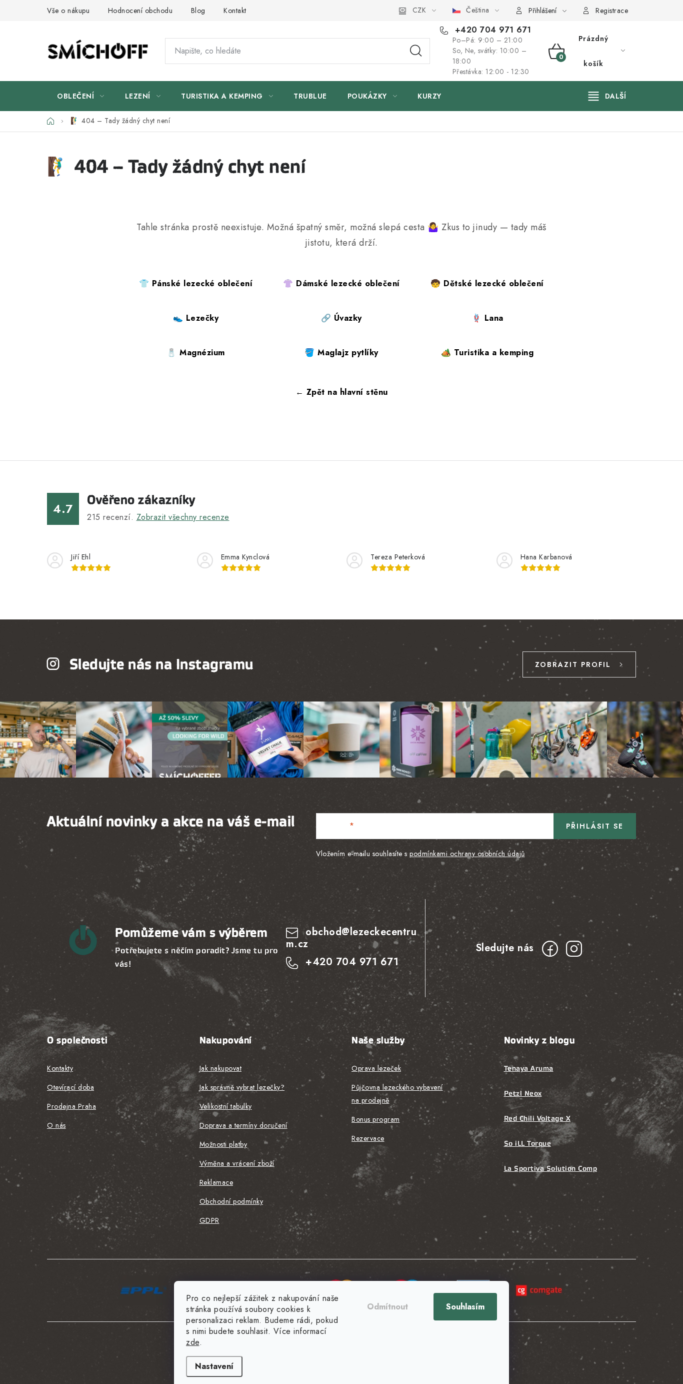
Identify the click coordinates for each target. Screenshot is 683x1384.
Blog (198, 11)
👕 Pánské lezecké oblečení (196, 283)
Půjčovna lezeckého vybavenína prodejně (397, 1093)
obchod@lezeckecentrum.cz (351, 938)
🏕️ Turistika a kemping (487, 352)
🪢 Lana (488, 318)
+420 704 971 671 (492, 30)
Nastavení (214, 1366)
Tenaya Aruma (529, 1068)
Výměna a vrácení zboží (237, 1163)
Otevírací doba (70, 1087)
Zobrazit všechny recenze (183, 517)
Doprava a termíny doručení (244, 1125)
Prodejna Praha (71, 1106)
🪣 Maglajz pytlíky (341, 352)
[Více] (607, 96)
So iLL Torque (528, 1143)
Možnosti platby (224, 1144)
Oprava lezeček (376, 1068)
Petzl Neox (523, 1093)
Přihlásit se (595, 826)
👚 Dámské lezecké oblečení (341, 283)
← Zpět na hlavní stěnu (342, 392)
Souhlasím (465, 1306)
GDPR (210, 1220)
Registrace (612, 11)
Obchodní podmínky (232, 1201)
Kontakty (60, 1068)
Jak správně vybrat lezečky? (242, 1087)
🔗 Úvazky (341, 318)
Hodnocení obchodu (140, 11)
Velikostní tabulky (226, 1106)
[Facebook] (550, 949)
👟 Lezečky (196, 318)
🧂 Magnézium (195, 352)
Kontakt (235, 11)
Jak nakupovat (221, 1068)
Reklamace (217, 1182)
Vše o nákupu (68, 11)
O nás (56, 1125)
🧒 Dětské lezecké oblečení (487, 283)
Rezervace (368, 1138)
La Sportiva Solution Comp (551, 1168)
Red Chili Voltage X (537, 1118)
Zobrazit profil (573, 664)
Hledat (416, 51)
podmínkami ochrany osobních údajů (467, 854)
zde (193, 1342)
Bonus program (376, 1119)
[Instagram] (574, 949)
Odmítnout (387, 1306)
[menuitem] (80, 96)
